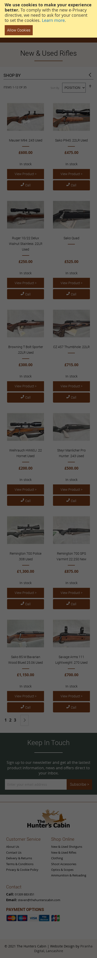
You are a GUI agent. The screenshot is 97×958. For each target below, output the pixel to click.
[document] (48, 18)
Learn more (53, 20)
